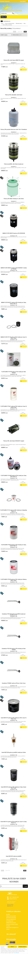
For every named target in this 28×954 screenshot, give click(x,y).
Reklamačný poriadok (11, 916)
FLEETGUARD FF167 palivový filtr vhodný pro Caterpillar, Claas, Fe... (13, 511)
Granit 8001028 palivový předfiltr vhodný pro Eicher (14, 752)
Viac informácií (16, 952)
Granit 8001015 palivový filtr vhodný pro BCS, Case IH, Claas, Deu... (14, 718)
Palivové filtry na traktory (7, 24)
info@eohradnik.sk (13, 898)
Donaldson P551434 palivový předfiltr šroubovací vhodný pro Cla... (13, 614)
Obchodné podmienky (11, 917)
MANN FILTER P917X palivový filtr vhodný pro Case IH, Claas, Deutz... (14, 338)
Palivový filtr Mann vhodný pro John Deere (14, 198)
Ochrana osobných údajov (12, 924)
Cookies (8, 926)
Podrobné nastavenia (22, 946)
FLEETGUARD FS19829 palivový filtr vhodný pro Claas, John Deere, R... (14, 476)
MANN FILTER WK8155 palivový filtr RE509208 (14, 233)
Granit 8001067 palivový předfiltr (13, 856)
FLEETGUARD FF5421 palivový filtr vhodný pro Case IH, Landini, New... (14, 407)
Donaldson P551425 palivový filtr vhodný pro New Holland (14, 649)
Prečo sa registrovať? (11, 919)
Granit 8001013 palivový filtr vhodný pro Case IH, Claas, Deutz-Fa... (14, 822)
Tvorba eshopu (10, 904)
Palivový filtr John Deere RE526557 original (13, 440)
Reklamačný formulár (11, 922)
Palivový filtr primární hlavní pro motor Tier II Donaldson (14, 129)
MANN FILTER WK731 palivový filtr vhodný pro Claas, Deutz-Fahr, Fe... (13, 303)
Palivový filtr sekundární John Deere (13, 94)
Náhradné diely (19, 23)
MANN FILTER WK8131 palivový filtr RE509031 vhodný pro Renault (14, 268)
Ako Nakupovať (9, 921)
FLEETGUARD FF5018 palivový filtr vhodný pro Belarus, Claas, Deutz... (14, 580)
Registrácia (7, 1)
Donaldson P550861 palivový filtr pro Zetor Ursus (13, 683)
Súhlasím (12, 946)
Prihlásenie (2, 1)
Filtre (24, 23)
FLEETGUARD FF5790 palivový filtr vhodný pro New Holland (13, 372)
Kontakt (8, 914)
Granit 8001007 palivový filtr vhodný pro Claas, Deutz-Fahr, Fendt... (13, 788)
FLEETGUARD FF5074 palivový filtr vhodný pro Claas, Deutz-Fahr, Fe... (13, 545)
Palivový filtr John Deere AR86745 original (14, 60)
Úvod (2, 23)
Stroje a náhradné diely (9, 23)
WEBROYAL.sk (10, 906)
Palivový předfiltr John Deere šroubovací (13, 164)
